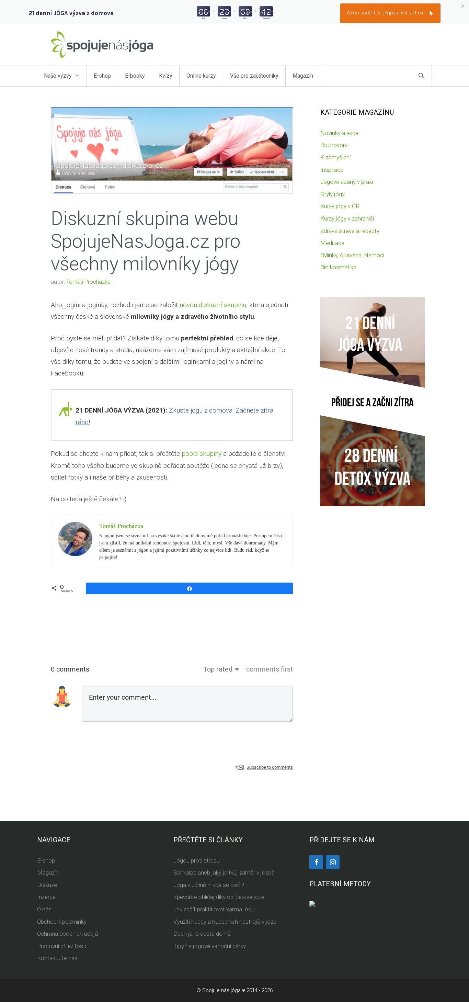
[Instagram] (333, 862)
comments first (269, 669)
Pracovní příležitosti (61, 946)
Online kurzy (201, 75)
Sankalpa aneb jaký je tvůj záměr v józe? (223, 872)
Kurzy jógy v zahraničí (347, 218)
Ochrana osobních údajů (67, 933)
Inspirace (331, 169)
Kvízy (165, 75)
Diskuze (47, 884)
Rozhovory (333, 145)
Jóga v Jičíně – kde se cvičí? (208, 884)
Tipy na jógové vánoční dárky (209, 946)
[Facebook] (316, 862)
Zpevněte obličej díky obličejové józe (218, 896)
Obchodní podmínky (62, 921)
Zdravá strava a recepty (349, 230)
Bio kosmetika (338, 267)
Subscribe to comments (270, 767)
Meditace (332, 242)
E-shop (102, 75)
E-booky (135, 75)
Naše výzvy (58, 75)
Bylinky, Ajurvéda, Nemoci (352, 255)
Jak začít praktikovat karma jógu (213, 909)
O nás (44, 909)
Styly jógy (332, 194)
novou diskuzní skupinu (213, 305)
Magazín (303, 75)
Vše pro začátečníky (254, 75)
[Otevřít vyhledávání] (421, 76)
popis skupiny (201, 454)
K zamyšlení (335, 157)
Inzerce (46, 896)
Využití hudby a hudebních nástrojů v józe (224, 921)
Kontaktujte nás (57, 958)
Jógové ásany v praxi (346, 181)
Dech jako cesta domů (202, 933)
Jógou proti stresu (196, 860)
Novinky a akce (339, 133)
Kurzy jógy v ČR (339, 206)
